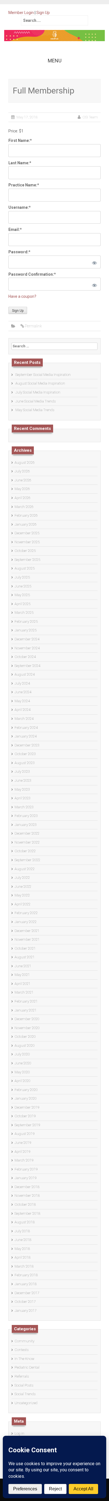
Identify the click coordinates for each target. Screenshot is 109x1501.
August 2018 (25, 1222)
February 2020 (26, 1090)
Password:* (19, 252)
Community (24, 1341)
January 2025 (26, 630)
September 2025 (27, 560)
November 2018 (27, 1195)
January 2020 (26, 1098)
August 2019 (25, 1134)
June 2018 (23, 1240)
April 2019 (22, 1151)
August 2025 (25, 568)
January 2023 (26, 825)
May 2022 (22, 895)
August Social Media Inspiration (40, 383)
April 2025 (22, 604)
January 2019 (26, 1178)
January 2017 (26, 1310)
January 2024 (26, 736)
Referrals (22, 1376)
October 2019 (25, 1116)
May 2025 (22, 595)
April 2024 (22, 710)
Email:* (15, 229)
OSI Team (90, 117)
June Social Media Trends (35, 401)
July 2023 (22, 771)
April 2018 (22, 1257)
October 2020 (25, 1036)
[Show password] (93, 262)
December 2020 (27, 1019)
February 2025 (26, 621)
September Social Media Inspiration (43, 375)
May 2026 (22, 489)
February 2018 (26, 1275)
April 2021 (22, 984)
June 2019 (23, 1143)
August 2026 (25, 462)
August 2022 (25, 869)
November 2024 (27, 648)
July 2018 (22, 1231)
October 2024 (25, 657)
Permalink (33, 326)
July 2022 (22, 877)
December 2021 (27, 931)
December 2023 (27, 745)
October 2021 (25, 948)
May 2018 (22, 1249)
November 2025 (27, 542)
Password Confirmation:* (32, 274)
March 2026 (24, 507)
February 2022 (26, 913)
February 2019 (26, 1169)
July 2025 (22, 577)
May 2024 (22, 701)
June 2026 (23, 480)
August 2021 (25, 957)
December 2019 (27, 1107)
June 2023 (23, 780)
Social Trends (25, 1394)
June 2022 (23, 886)
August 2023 (25, 763)
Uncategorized (26, 1403)
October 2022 (25, 851)
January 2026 (26, 524)
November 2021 (27, 939)
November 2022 (27, 842)
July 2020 (22, 1054)
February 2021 (26, 1001)
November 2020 (27, 1028)
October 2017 (25, 1301)
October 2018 (25, 1204)
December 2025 (27, 533)
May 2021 (22, 975)
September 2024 (27, 666)
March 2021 (24, 992)
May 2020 (22, 1072)
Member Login (21, 12)
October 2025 (25, 551)
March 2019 (24, 1160)
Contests (22, 1350)
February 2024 (26, 727)
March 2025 (24, 612)
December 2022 (27, 833)
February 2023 (26, 816)
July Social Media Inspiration (37, 392)
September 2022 (27, 860)
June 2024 (23, 692)
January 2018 (26, 1284)
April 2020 (22, 1081)
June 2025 (23, 586)
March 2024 (24, 718)
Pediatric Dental (27, 1367)
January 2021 (26, 1010)
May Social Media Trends (34, 410)
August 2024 (25, 674)
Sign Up (43, 12)
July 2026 (22, 471)
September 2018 (27, 1213)
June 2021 (23, 966)
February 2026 (26, 515)
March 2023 (24, 807)
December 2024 (27, 639)
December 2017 (27, 1293)
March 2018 (24, 1266)
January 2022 (26, 922)
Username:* (19, 207)
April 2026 (22, 498)
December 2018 (27, 1187)
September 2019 (27, 1125)
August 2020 (25, 1045)
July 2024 (22, 683)
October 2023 (25, 754)
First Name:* (20, 140)
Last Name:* (19, 163)
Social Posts (24, 1385)
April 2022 (22, 904)
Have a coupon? (22, 296)
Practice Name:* (23, 185)
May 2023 (22, 789)
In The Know (24, 1359)
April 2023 (22, 798)
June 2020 (23, 1063)
